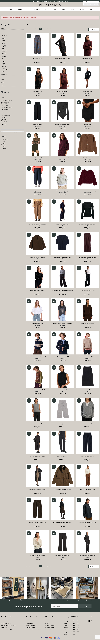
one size (5, 139)
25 (3, 143)
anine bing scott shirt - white (37, 323)
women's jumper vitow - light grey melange (62, 191)
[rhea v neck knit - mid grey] (87, 409)
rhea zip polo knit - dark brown (87, 323)
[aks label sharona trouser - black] (87, 276)
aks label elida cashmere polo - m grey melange (62, 290)
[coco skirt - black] (87, 110)
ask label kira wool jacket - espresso (37, 257)
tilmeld (85, 606)
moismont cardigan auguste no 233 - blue (62, 356)
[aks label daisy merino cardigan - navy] (62, 243)
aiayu (4, 103)
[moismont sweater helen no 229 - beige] (87, 342)
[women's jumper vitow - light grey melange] (62, 177)
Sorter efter (28, 28)
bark (3, 124)
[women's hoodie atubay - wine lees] (62, 144)
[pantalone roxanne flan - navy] (62, 442)
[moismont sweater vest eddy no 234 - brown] (37, 376)
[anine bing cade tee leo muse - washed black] (62, 309)
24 (3, 141)
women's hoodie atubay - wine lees (62, 157)
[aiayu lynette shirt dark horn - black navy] (87, 508)
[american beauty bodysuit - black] (62, 110)
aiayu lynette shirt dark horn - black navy (87, 522)
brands (20, 9)
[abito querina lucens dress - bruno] (37, 442)
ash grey (4, 121)
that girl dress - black (87, 91)
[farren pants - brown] (37, 44)
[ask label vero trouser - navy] (62, 210)
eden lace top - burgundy (62, 91)
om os (46, 623)
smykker (55, 9)
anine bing (5, 109)
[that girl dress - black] (87, 77)
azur (3, 122)
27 (3, 146)
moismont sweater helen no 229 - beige (87, 356)
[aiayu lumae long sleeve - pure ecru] (37, 541)
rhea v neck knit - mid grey (87, 423)
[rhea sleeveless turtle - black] (62, 376)
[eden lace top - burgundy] (62, 77)
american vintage (7, 107)
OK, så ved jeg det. (88, 4)
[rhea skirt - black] (87, 376)
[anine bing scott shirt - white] (37, 309)
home (72, 9)
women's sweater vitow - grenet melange (87, 191)
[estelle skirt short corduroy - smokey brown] (62, 508)
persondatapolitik (49, 627)
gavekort (82, 9)
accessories (37, 9)
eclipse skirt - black (37, 124)
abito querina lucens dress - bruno (37, 456)
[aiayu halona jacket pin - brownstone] (87, 541)
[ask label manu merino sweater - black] (87, 210)
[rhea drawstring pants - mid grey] (62, 409)
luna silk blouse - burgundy (87, 58)
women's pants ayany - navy (37, 191)
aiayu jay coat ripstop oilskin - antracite (37, 489)
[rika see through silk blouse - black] (62, 44)
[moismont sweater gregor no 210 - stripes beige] (37, 342)
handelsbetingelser (50, 625)
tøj (27, 9)
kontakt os (47, 621)
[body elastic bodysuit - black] (37, 144)
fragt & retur (48, 629)
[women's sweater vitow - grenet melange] (87, 177)
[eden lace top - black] (37, 77)
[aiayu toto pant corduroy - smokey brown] (37, 508)
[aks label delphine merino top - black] (37, 276)
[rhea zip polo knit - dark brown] (87, 309)
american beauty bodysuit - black (62, 124)
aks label (5, 105)
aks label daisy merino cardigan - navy (62, 257)
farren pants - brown (37, 58)
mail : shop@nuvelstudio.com (8, 625)
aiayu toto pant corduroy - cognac (87, 489)
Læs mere (96, 4)
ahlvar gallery (5, 102)
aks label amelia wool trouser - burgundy (87, 257)
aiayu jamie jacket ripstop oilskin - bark (62, 489)
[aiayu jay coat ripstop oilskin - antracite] (37, 475)
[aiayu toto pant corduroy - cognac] (87, 475)
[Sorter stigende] (40, 29)
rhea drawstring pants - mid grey (62, 423)
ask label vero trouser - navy (62, 224)
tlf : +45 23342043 (6, 623)
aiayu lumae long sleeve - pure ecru (37, 555)
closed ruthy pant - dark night (87, 456)
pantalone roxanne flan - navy (62, 456)
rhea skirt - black (87, 389)
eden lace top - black (37, 91)
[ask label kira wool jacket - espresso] (37, 243)
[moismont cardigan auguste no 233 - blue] (62, 342)
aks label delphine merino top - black (37, 290)
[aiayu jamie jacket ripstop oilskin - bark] (62, 475)
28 (4, 148)
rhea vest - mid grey (37, 423)
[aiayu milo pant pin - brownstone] (62, 541)
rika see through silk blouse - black (62, 58)
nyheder (10, 9)
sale (91, 9)
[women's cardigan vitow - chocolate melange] (87, 144)
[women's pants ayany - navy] (37, 177)
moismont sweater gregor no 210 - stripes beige (37, 356)
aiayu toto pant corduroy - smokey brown (37, 522)
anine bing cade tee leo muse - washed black (62, 323)
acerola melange (6, 115)
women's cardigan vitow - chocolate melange (87, 157)
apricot (4, 119)
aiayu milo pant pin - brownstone (62, 555)
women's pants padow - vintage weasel (37, 224)
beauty (64, 9)
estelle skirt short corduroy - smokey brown (62, 522)
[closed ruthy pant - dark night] (87, 442)
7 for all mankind (6, 100)
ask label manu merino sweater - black (87, 224)
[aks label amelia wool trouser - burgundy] (87, 243)
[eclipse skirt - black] (37, 110)
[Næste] (98, 29)
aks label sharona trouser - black (87, 290)
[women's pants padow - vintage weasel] (37, 210)
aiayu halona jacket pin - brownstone (88, 555)
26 (4, 145)
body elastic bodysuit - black (37, 157)
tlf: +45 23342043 (30, 627)
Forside (3, 13)
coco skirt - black (87, 124)
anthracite (5, 117)
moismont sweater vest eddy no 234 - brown (37, 389)
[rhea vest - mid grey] (37, 409)
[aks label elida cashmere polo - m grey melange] (62, 276)
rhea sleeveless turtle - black (62, 389)
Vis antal (49, 28)
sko (46, 9)
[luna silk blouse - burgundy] (87, 44)
